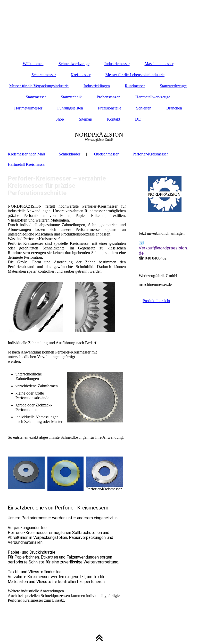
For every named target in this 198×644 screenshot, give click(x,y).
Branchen (174, 108)
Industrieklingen (97, 86)
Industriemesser (117, 63)
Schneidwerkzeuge (74, 63)
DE (138, 119)
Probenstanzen (108, 97)
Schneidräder (69, 154)
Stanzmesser (36, 97)
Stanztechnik (71, 97)
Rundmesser (135, 86)
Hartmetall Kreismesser (27, 164)
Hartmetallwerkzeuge (152, 97)
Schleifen (143, 108)
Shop (59, 119)
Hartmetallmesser (28, 108)
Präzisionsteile (109, 108)
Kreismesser (80, 75)
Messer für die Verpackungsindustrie (39, 86)
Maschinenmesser (159, 63)
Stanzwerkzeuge (173, 86)
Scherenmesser (43, 75)
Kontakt (113, 119)
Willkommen (33, 63)
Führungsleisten (70, 108)
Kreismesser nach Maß (26, 154)
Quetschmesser (106, 154)
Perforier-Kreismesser (150, 154)
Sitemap (85, 119)
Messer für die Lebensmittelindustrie (134, 75)
